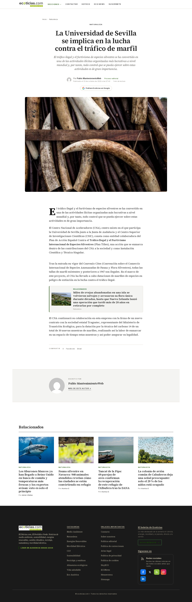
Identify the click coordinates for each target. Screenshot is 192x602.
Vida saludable (74, 569)
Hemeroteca (107, 574)
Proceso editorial (111, 78)
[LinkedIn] (143, 579)
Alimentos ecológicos (77, 565)
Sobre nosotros (108, 536)
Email (79, 349)
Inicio (44, 19)
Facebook (70, 349)
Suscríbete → (150, 542)
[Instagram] (163, 572)
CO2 (69, 550)
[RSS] (156, 572)
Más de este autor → (79, 388)
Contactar (71, 4)
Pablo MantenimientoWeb (89, 78)
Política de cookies (110, 560)
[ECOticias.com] (31, 4)
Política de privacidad (111, 555)
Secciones (53, 4)
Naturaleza (53, 19)
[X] (150, 572)
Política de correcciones (112, 546)
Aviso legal (106, 550)
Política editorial (109, 541)
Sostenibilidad (73, 555)
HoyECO (86, 4)
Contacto (105, 531)
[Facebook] (143, 572)
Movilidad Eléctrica (76, 546)
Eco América (73, 574)
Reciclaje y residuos (76, 560)
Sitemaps (105, 579)
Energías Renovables (76, 541)
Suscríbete (115, 4)
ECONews (105, 569)
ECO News (99, 4)
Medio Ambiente (75, 531)
